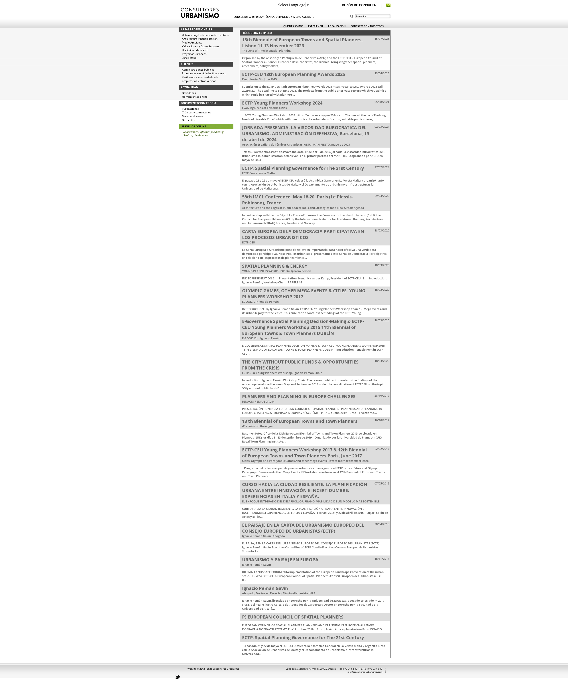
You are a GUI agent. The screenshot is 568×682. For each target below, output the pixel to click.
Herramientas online (194, 97)
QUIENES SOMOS (293, 26)
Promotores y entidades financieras (204, 73)
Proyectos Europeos (194, 54)
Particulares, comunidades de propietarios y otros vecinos (200, 79)
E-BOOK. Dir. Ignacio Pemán (261, 338)
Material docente (192, 116)
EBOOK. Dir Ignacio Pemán (260, 302)
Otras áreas (189, 57)
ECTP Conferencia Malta (258, 173)
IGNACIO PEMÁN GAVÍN (258, 401)
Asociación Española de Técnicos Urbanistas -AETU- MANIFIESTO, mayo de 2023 (296, 144)
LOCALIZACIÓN (337, 26)
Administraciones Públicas (198, 69)
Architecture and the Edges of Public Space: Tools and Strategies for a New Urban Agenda (303, 208)
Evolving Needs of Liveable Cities (264, 108)
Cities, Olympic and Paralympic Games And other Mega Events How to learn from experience (305, 461)
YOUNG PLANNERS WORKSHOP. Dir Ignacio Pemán (276, 271)
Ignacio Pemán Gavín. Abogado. (264, 536)
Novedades (189, 93)
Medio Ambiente (192, 42)
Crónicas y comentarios (196, 112)
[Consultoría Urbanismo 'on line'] (206, 141)
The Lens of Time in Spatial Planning (266, 51)
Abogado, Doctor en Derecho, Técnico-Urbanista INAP (279, 593)
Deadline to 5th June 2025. (260, 79)
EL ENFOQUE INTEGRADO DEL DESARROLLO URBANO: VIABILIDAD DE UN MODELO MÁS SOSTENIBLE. (311, 501)
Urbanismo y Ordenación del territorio (205, 35)
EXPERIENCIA (315, 26)
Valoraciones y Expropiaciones (200, 46)
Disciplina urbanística (195, 50)
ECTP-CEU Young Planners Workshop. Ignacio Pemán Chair (282, 373)
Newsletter (188, 120)
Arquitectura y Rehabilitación (199, 39)
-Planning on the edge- (257, 426)
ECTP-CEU (248, 242)
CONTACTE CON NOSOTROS (367, 26)
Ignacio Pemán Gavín (256, 565)
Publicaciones (190, 109)
